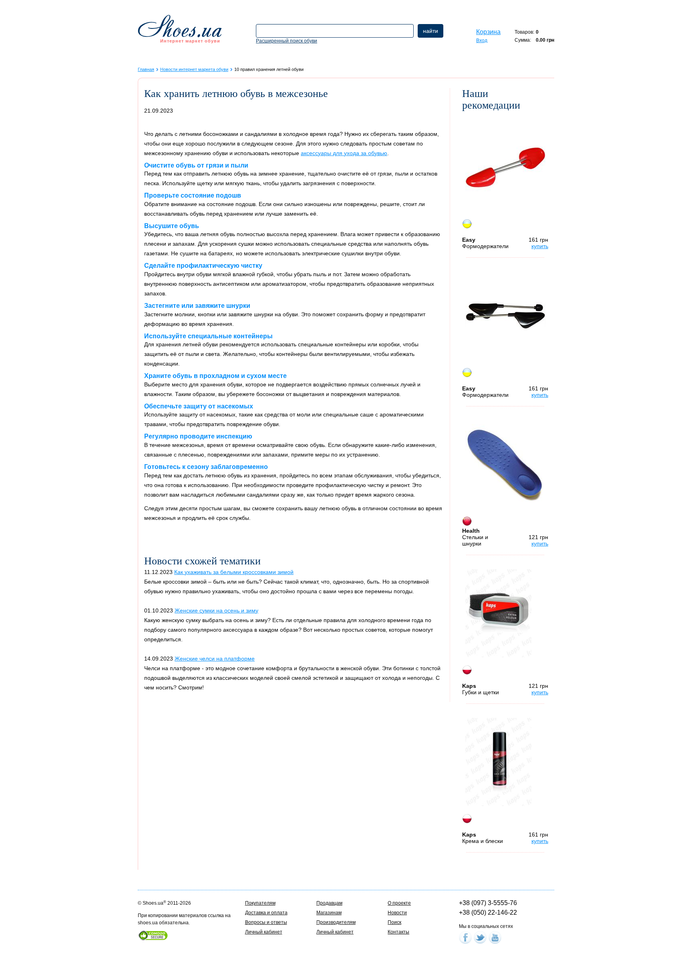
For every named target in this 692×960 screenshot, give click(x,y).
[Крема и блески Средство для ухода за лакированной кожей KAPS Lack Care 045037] (498, 762)
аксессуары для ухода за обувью (344, 153)
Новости (397, 913)
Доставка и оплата (266, 913)
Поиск (394, 922)
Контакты (398, 932)
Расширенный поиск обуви (286, 41)
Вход (481, 40)
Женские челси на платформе (215, 658)
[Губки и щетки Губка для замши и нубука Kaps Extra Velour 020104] (498, 613)
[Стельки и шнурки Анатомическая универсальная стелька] (505, 464)
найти (430, 31)
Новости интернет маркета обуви (194, 69)
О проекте (399, 903)
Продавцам (329, 903)
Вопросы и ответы (266, 922)
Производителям (336, 922)
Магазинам (329, 913)
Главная (146, 69)
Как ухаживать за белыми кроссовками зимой (234, 572)
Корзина (488, 31)
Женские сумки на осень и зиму (216, 610)
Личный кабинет (263, 932)
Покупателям (260, 903)
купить (539, 246)
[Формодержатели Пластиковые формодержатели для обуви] (505, 167)
